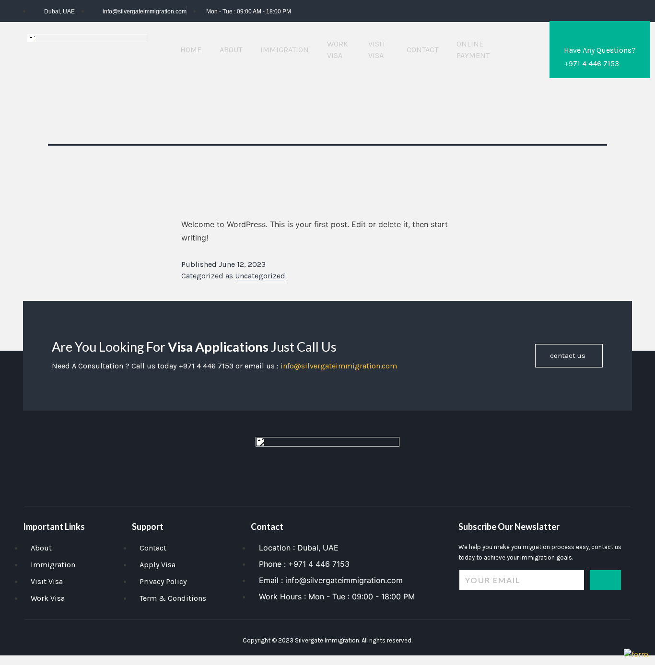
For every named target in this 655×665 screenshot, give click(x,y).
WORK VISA (337, 49)
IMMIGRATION (284, 49)
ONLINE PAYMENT (473, 49)
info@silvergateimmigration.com (339, 365)
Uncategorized (260, 275)
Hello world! (202, 185)
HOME (190, 49)
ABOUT (231, 49)
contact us (567, 355)
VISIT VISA (377, 49)
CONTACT (422, 49)
